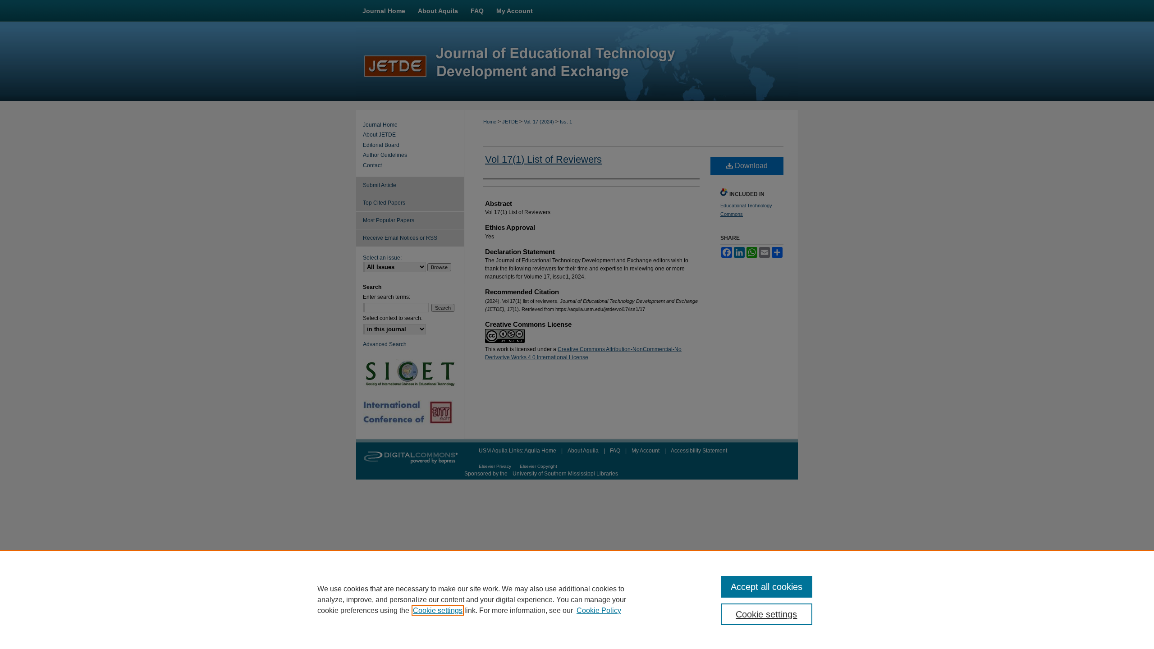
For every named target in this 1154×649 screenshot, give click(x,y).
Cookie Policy (599, 610)
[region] (577, 599)
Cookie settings (438, 610)
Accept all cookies (766, 587)
